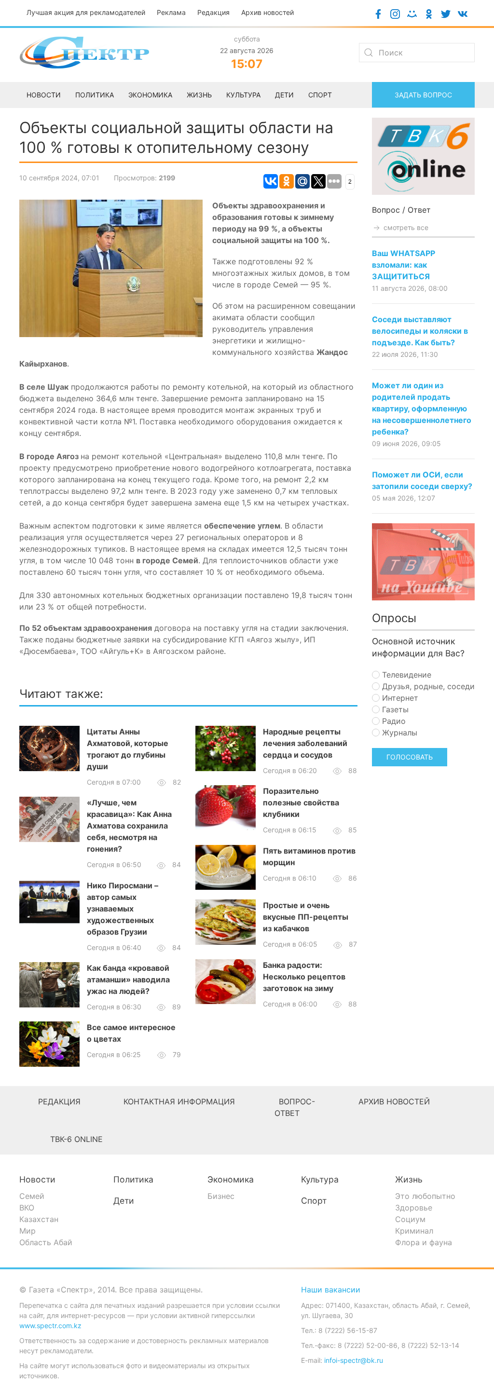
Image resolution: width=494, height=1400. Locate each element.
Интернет (399, 698)
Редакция (213, 12)
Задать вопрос (423, 95)
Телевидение (405, 675)
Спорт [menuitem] (320, 95)
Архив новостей (267, 12)
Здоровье (413, 1207)
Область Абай (45, 1242)
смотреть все (405, 227)
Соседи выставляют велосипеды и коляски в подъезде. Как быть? (420, 330)
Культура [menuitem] (243, 95)
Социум (410, 1219)
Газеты (394, 709)
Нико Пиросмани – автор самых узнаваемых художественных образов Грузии (122, 909)
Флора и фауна (423, 1242)
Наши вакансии (330, 1289)
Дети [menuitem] (284, 95)
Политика (133, 1179)
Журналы (398, 732)
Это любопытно (425, 1196)
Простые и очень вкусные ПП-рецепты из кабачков (305, 916)
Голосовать (409, 757)
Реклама (171, 12)
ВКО (26, 1207)
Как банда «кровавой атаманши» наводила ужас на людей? (128, 979)
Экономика (230, 1179)
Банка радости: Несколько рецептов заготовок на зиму (304, 976)
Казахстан (38, 1219)
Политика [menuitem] (94, 95)
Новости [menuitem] (44, 95)
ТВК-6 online (76, 1139)
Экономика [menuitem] (150, 95)
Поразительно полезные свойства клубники (301, 802)
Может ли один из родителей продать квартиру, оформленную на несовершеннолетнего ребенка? (421, 408)
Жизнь (409, 1179)
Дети (123, 1201)
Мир (27, 1231)
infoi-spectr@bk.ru (353, 1360)
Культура (320, 1179)
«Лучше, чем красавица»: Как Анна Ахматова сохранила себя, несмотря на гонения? (129, 826)
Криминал (414, 1231)
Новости (37, 1179)
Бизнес (220, 1196)
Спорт (314, 1201)
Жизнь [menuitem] (199, 95)
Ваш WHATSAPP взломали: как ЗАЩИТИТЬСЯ (403, 264)
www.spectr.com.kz (50, 1325)
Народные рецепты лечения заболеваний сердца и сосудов (305, 743)
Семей (31, 1196)
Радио (393, 721)
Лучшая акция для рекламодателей (86, 12)
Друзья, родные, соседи (427, 686)
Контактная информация (179, 1101)
